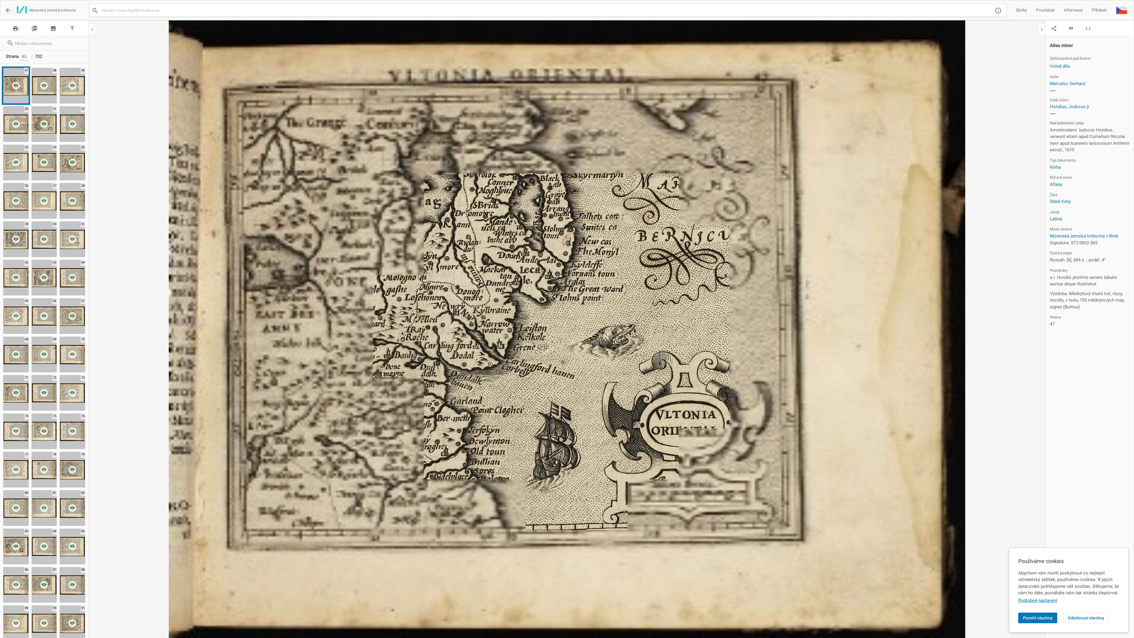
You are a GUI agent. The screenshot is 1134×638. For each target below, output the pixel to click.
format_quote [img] (1071, 28)
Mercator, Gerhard (1067, 83)
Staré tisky (1060, 201)
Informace (1073, 10)
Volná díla (1060, 66)
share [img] (1054, 28)
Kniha (1055, 167)
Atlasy (1056, 184)
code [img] (1088, 28)
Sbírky (1021, 10)
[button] (1121, 10)
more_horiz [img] (1052, 90)
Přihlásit (1099, 10)
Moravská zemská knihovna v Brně (1084, 236)
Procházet (1045, 10)
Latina (1056, 219)
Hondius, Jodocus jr (1069, 106)
